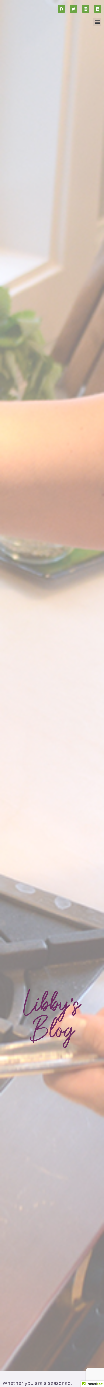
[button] (97, 22)
